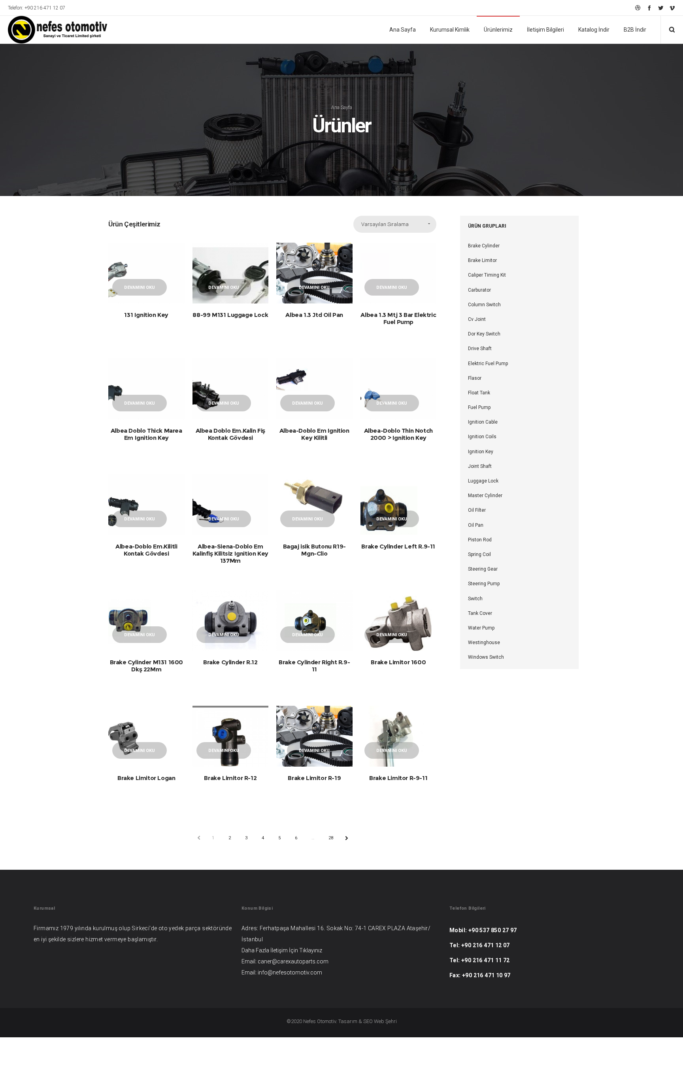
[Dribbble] (637, 8)
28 (330, 838)
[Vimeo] (672, 8)
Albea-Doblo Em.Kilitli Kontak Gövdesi (146, 550)
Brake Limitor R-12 (230, 778)
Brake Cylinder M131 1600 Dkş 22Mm (146, 665)
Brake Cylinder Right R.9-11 (314, 665)
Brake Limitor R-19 (314, 778)
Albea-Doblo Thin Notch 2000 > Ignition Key (398, 434)
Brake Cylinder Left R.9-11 (398, 546)
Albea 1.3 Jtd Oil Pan (314, 314)
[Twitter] (660, 8)
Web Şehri (385, 1021)
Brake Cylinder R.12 (230, 662)
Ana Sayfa (341, 107)
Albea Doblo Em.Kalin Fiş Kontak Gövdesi (230, 434)
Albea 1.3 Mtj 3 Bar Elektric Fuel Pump (398, 318)
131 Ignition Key (146, 314)
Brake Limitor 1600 (398, 662)
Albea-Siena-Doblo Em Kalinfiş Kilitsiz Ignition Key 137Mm (230, 553)
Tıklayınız (310, 950)
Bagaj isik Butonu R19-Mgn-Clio (314, 550)
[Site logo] (52, 29)
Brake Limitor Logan (146, 778)
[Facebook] (649, 8)
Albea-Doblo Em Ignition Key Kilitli (314, 434)
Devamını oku (139, 287)
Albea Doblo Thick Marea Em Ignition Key (146, 434)
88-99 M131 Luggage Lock (230, 314)
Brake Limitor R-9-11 (398, 778)
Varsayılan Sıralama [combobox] (385, 224)
